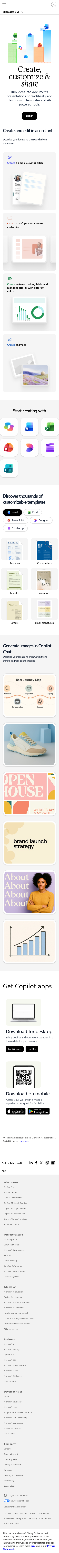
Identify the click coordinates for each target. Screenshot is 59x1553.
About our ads (45, 1518)
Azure (6, 1396)
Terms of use (44, 1513)
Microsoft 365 (11, 11)
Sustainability (9, 1486)
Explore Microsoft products (15, 1219)
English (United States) (18, 1495)
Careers (7, 1449)
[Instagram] (47, 1167)
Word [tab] (15, 512)
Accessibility (9, 1480)
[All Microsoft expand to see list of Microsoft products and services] (4, 4)
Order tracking (10, 1260)
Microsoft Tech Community (15, 1417)
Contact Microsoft (20, 1513)
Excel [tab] (35, 512)
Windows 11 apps (11, 1224)
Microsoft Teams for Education (17, 1302)
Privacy (33, 1513)
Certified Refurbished (13, 1266)
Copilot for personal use (14, 1213)
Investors (8, 1470)
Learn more (24, 1141)
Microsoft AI (9, 1344)
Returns (7, 1255)
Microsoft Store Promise (14, 1271)
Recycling (33, 1518)
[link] (29, 181)
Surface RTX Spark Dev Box (15, 1203)
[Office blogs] (53, 1167)
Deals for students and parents (17, 1323)
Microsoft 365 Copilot (13, 1376)
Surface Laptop (10, 1192)
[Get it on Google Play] (39, 1111)
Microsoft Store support (14, 1250)
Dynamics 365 (10, 1354)
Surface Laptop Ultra (13, 1197)
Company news (10, 1459)
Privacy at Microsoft (12, 1464)
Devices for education (13, 1297)
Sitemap (7, 1513)
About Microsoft (11, 1454)
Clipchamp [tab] (17, 528)
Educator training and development (19, 1318)
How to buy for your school (16, 1313)
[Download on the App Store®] (16, 1111)
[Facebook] (36, 1167)
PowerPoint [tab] (18, 520)
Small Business (10, 1381)
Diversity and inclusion (13, 1475)
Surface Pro (9, 1187)
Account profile (10, 1239)
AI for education (11, 1329)
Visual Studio (9, 1433)
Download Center (11, 1244)
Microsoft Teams (11, 1370)
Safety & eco (21, 1518)
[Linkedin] (31, 1167)
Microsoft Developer (12, 1401)
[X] (41, 1167)
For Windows (14, 1049)
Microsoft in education (13, 1291)
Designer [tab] (43, 520)
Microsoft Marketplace (13, 1423)
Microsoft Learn (11, 1407)
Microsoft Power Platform (15, 1365)
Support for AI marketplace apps (18, 1412)
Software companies (12, 1428)
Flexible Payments (11, 1276)
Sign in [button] (29, 115)
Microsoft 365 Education (14, 1307)
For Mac (32, 1049)
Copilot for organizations (15, 1208)
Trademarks (9, 1518)
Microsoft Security (12, 1349)
